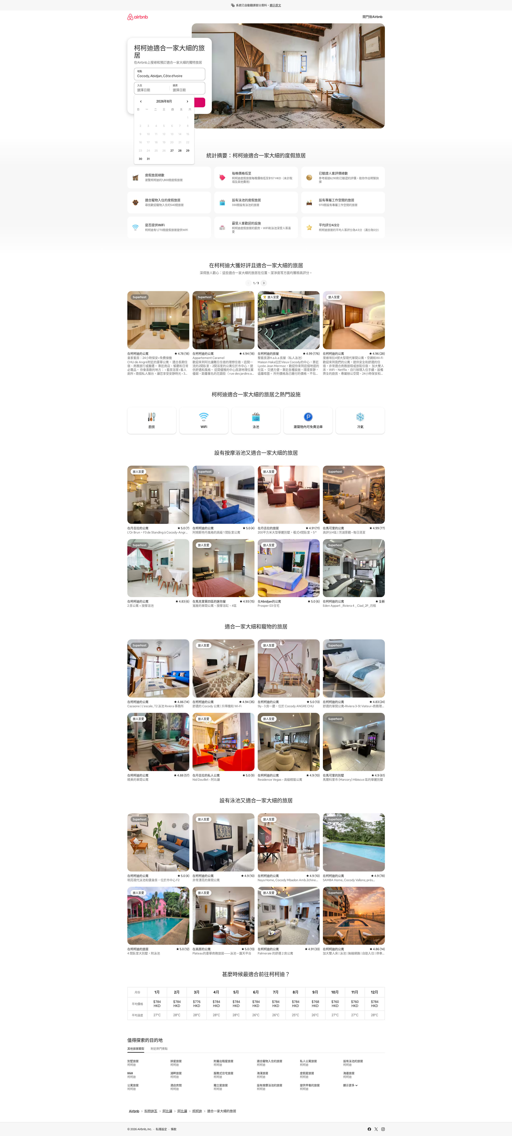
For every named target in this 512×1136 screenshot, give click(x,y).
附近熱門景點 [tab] (159, 1048)
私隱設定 (161, 1129)
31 (148, 159)
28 (179, 150)
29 (187, 150)
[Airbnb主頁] (137, 16)
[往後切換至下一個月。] (187, 101)
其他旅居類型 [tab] (135, 1048)
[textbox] (151, 90)
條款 (173, 1129)
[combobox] (169, 75)
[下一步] (264, 283)
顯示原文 (275, 5)
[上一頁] (248, 283)
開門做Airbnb (372, 17)
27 (172, 150)
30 (140, 159)
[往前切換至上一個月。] (141, 101)
